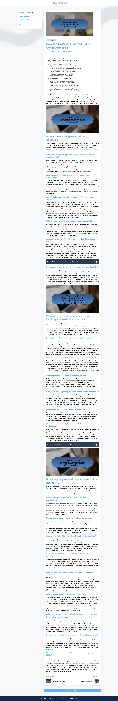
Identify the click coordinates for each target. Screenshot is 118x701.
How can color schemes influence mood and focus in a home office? (63, 63)
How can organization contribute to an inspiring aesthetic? (61, 84)
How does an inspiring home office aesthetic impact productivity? (63, 60)
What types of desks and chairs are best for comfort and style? (63, 71)
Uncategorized (23, 25)
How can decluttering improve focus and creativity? (60, 86)
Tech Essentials (23, 22)
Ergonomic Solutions (24, 16)
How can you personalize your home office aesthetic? (60, 78)
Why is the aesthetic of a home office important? (59, 64)
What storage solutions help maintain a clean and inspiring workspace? (64, 85)
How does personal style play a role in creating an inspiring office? (63, 67)
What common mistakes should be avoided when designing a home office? (65, 90)
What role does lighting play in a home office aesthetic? (61, 74)
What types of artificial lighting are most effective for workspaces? (64, 76)
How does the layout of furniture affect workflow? (60, 72)
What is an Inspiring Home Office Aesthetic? (58, 58)
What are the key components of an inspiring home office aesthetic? (64, 68)
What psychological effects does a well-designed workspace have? (64, 65)
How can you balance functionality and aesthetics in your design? (63, 89)
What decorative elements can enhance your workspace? (61, 79)
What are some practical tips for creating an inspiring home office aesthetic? (65, 88)
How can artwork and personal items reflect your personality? (63, 81)
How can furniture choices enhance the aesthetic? (59, 70)
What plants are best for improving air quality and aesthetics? (62, 82)
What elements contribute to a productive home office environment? (64, 61)
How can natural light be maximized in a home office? (61, 75)
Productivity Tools (51, 40)
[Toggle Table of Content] (96, 57)
